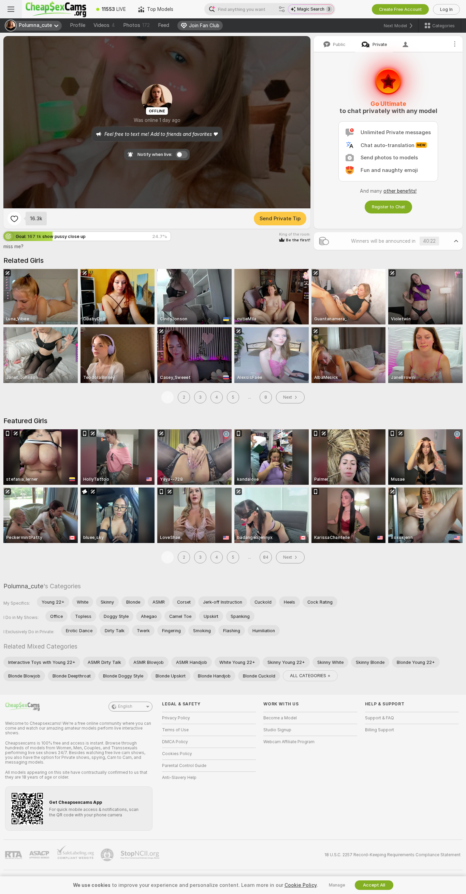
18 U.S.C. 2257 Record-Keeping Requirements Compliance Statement (392, 854)
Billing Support (379, 730)
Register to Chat (388, 206)
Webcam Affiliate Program (289, 741)
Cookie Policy (301, 885)
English (125, 706)
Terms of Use (175, 730)
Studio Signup (277, 730)
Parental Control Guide (184, 765)
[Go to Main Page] (56, 9)
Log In (446, 9)
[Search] (282, 9)
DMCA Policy (175, 741)
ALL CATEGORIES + (310, 675)
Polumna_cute (23, 586)
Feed (163, 25)
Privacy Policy (176, 718)
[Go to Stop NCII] (140, 855)
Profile (77, 25)
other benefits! (400, 191)
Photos (136, 25)
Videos (104, 25)
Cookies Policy (177, 753)
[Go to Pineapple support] (108, 854)
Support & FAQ (379, 718)
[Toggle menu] (11, 9)
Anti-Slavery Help (179, 777)
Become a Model (280, 718)
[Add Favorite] (14, 218)
